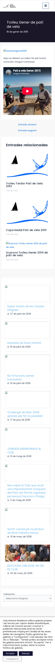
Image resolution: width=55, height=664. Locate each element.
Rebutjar (26, 653)
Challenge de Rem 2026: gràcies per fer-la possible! (25, 414)
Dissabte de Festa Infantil (24, 343)
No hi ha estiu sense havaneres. (20, 377)
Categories (9, 594)
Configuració (12, 659)
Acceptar (10, 653)
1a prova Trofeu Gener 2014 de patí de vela (27, 254)
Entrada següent (27, 130)
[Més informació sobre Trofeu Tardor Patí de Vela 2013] (27, 165)
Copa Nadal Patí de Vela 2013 (26, 230)
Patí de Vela (12, 190)
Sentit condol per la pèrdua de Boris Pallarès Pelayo (25, 531)
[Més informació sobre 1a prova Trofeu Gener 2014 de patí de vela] (27, 245)
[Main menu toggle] (45, 6)
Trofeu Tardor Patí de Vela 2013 (24, 184)
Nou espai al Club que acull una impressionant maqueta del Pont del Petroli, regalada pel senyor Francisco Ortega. (26, 491)
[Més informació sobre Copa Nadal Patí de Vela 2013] (27, 212)
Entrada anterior (27, 124)
